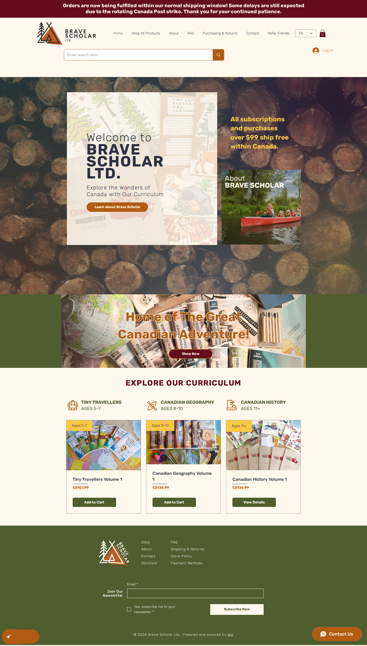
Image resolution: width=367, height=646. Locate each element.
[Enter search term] (218, 54)
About (146, 549)
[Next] (207, 168)
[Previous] (77, 168)
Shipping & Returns (187, 549)
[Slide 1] (142, 237)
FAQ (174, 542)
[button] (322, 33)
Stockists (149, 563)
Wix (230, 635)
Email (132, 584)
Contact (148, 556)
